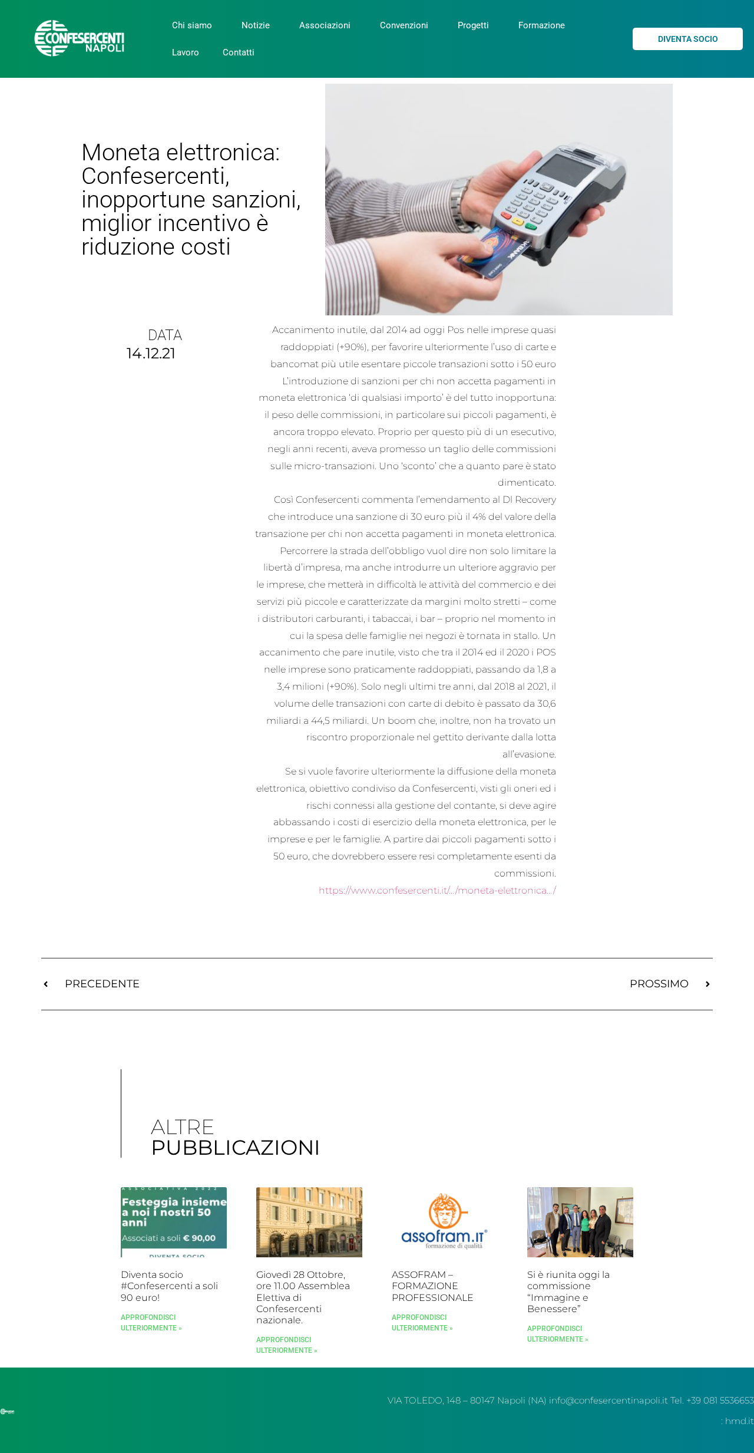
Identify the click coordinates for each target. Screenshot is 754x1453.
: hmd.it (737, 1420)
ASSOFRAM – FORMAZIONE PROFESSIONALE (433, 1286)
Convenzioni (404, 25)
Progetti (473, 25)
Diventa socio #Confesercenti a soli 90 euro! (169, 1286)
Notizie (256, 25)
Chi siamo (192, 25)
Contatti (238, 52)
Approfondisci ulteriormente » (151, 1322)
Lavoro (185, 52)
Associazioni (324, 25)
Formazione (541, 25)
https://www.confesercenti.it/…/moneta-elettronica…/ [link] (437, 890)
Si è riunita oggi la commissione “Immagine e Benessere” (568, 1291)
